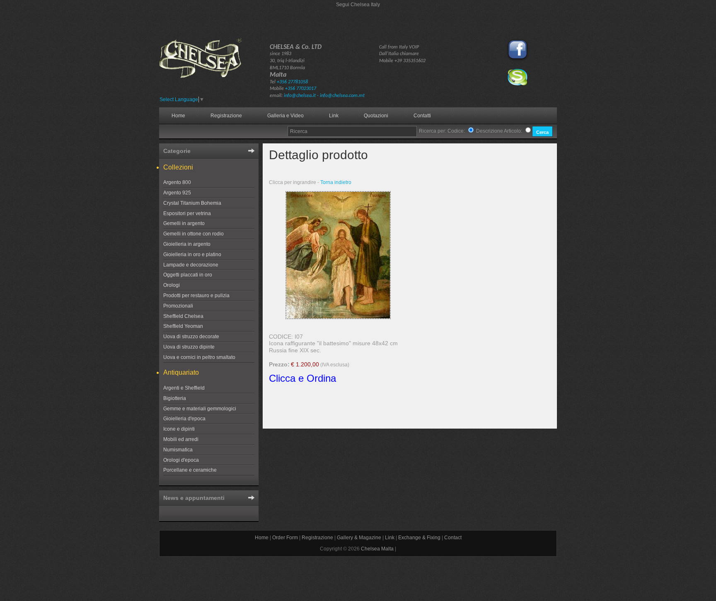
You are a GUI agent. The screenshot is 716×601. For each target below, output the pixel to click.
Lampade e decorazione (190, 265)
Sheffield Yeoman (183, 326)
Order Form (285, 537)
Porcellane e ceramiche (190, 470)
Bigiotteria (174, 398)
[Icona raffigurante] (338, 317)
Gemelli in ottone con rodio (193, 234)
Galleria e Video (285, 116)
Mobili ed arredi (180, 439)
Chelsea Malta (377, 549)
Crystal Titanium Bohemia (192, 203)
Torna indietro (335, 182)
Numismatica (178, 450)
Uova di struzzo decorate (191, 336)
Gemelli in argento (184, 223)
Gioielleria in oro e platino (192, 254)
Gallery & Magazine (359, 537)
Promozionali (178, 306)
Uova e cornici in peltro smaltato (199, 357)
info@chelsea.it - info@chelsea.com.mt (324, 95)
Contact (453, 537)
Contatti (422, 116)
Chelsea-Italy (213, 65)
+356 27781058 (292, 82)
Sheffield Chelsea (183, 316)
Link (334, 116)
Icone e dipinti (179, 429)
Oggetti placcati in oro (187, 275)
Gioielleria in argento (186, 244)
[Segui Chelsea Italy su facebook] (517, 60)
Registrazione (226, 116)
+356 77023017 (300, 88)
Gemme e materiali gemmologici (199, 409)
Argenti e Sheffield (184, 388)
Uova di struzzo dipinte (189, 347)
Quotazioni (376, 116)
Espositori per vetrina (187, 213)
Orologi (171, 285)
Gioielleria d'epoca (184, 419)
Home (178, 116)
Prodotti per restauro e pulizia (196, 295)
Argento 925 (177, 193)
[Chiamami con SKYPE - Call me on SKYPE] (517, 84)
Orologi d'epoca (181, 460)
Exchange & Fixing (419, 537)
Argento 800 (177, 182)
